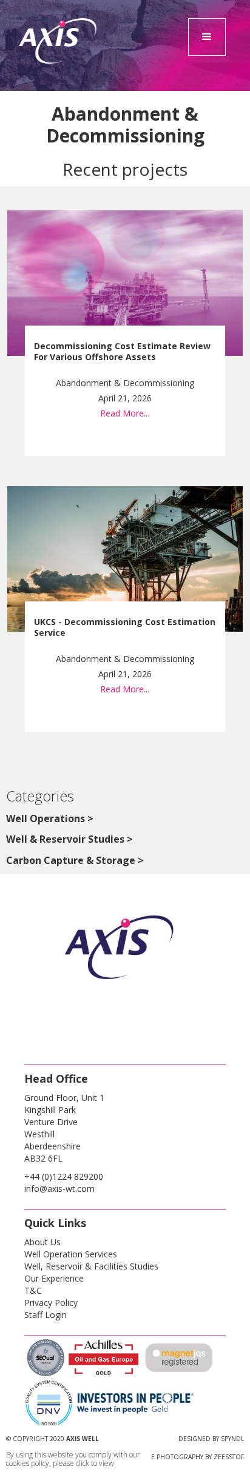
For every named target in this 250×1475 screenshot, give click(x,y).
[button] (207, 37)
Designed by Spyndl (211, 1438)
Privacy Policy (51, 1302)
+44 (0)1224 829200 (63, 1176)
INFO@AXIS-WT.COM (59, 1188)
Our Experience (54, 1278)
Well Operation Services (70, 1254)
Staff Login (45, 1314)
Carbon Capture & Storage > (75, 860)
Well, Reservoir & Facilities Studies (91, 1266)
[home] (58, 66)
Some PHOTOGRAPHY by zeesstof (190, 1457)
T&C (33, 1290)
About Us (42, 1242)
